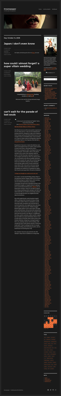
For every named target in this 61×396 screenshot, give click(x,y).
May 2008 (47, 233)
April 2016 (47, 121)
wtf (9, 52)
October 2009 (47, 211)
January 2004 (47, 298)
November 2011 (48, 180)
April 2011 (46, 189)
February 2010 (47, 206)
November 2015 (48, 126)
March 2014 (47, 145)
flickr (45, 70)
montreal (46, 351)
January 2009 (47, 223)
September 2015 (48, 129)
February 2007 (47, 251)
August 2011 (47, 184)
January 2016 (47, 124)
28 (46, 326)
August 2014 (47, 140)
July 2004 (46, 290)
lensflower (54, 9)
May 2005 (47, 278)
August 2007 (47, 244)
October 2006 (47, 256)
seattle (45, 362)
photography (53, 354)
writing (45, 368)
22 (48, 324)
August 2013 (47, 154)
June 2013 (46, 156)
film (52, 343)
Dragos (33, 52)
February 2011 (47, 191)
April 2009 (47, 219)
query (53, 356)
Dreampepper (10, 9)
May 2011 (46, 188)
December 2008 (48, 224)
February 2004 (48, 296)
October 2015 (47, 127)
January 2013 (47, 162)
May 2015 (46, 132)
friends (5, 74)
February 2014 (47, 146)
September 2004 (48, 288)
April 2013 (47, 159)
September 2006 (48, 258)
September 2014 (48, 139)
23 (50, 324)
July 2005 (46, 275)
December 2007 (48, 239)
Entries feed (47, 379)
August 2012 (47, 169)
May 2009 (47, 218)
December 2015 (48, 125)
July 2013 (46, 155)
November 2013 (48, 150)
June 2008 (47, 231)
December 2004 (48, 284)
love (45, 349)
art (44, 339)
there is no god (47, 364)
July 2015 (46, 130)
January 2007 (47, 253)
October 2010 (47, 196)
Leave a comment (7, 54)
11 (54, 320)
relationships (46, 360)
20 (44, 324)
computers (6, 52)
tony (52, 364)
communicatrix (46, 9)
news (45, 354)
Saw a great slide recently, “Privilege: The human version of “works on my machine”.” (51, 93)
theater (54, 362)
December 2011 (48, 179)
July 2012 (46, 170)
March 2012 (47, 175)
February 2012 (47, 176)
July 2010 (46, 200)
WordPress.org (48, 381)
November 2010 (48, 195)
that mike (50, 362)
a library (34, 186)
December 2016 (48, 119)
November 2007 (48, 240)
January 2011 (47, 193)
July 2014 (46, 141)
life (52, 347)
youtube (52, 368)
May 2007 (47, 248)
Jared (32, 96)
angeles (48, 337)
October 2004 (47, 286)
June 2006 (47, 261)
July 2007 (46, 245)
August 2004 (47, 289)
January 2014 (47, 147)
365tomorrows (30, 94)
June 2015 (46, 131)
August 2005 (47, 274)
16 (50, 322)
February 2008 (48, 236)
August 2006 (47, 259)
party (48, 354)
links (55, 347)
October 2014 (47, 137)
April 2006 (47, 264)
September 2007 (48, 243)
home (40, 9)
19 (56, 322)
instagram (49, 68)
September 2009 (48, 213)
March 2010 (47, 205)
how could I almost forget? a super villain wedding (21, 65)
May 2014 (46, 142)
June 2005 (47, 276)
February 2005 (47, 281)
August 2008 (47, 229)
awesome (48, 339)
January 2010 (47, 208)
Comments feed (48, 380)
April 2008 (47, 234)
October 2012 (47, 166)
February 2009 (48, 221)
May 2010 (46, 203)
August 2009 (47, 214)
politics (49, 356)
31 (52, 326)
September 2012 (48, 167)
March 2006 (47, 265)
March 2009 (47, 220)
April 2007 (47, 249)
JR (27, 96)
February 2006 (48, 266)
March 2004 (47, 295)
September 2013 (48, 152)
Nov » (48, 328)
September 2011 (48, 183)
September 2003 (48, 303)
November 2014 (48, 136)
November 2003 (48, 300)
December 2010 (48, 194)
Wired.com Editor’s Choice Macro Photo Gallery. (29, 124)
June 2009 (47, 216)
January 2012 (47, 178)
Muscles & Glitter (48, 90)
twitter (45, 68)
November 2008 (48, 225)
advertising (6, 51)
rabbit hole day (50, 358)
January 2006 (47, 268)
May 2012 (46, 173)
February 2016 (47, 122)
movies (50, 351)
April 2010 (47, 204)
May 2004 (47, 293)
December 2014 (48, 135)
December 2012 (48, 164)
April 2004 (47, 294)
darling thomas (47, 341)
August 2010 (47, 199)
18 (54, 322)
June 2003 (47, 306)
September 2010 (48, 198)
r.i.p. (45, 358)
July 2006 (46, 260)
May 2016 (46, 120)
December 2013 (48, 149)
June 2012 (46, 171)
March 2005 (47, 280)
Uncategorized (7, 49)
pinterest (53, 68)
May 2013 (46, 157)
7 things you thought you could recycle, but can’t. (26, 173)
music (54, 351)
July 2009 (46, 215)
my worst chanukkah (49, 89)
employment (53, 341)
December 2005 (48, 269)
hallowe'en (50, 345)
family (49, 343)
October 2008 (47, 226)
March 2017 (47, 117)
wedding (8, 74)
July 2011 (46, 185)
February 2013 (47, 161)
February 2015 (47, 134)
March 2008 (47, 235)
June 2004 (47, 291)
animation (53, 337)
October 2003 (47, 301)
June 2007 (47, 246)
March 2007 (47, 250)
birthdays (53, 339)
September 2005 (48, 273)
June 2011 (46, 186)
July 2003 (46, 305)
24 (52, 324)
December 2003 (48, 299)
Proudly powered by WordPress (17, 390)
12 (56, 320)
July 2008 (46, 230)
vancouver (10, 122)
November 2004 (48, 285)
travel (55, 364)
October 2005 (47, 271)
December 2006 (48, 254)
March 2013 (47, 160)
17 (52, 322)
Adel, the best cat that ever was (51, 88)
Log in (46, 377)
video (54, 366)
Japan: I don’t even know (19, 43)
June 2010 (46, 201)
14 (46, 322)
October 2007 (47, 241)
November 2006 (48, 255)
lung (48, 349)
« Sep (45, 328)
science (51, 360)
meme (51, 349)
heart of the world (47, 347)
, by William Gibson (25, 126)
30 (50, 326)
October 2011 (47, 181)
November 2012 (48, 165)
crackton (5, 122)
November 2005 (48, 270)
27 (44, 326)
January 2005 (47, 283)
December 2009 (48, 209)
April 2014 (47, 144)
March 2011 (47, 190)
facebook (54, 67)
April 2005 (47, 279)
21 (46, 324)
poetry (45, 356)
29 (48, 326)
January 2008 (47, 238)
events (45, 343)
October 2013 (47, 151)
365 (45, 337)
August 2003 (47, 304)
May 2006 (47, 263)
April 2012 (47, 174)
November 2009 (48, 210)
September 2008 (48, 228)
